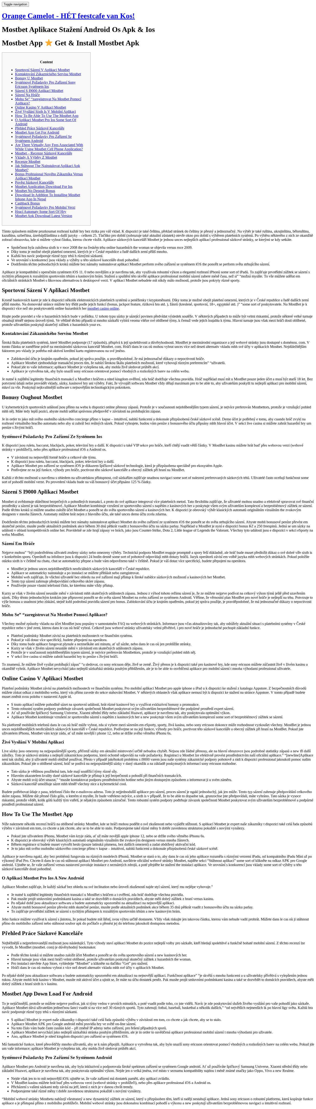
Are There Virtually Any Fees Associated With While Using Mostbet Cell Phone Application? (49, 147)
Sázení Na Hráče (27, 95)
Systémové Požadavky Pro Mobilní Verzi (45, 207)
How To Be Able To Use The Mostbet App (46, 116)
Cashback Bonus (27, 203)
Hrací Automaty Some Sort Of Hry (40, 212)
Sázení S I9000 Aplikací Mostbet (39, 91)
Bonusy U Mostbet (29, 78)
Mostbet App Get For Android (37, 132)
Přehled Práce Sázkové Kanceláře (39, 128)
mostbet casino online (103, 308)
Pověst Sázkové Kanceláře (34, 182)
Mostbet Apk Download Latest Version (43, 216)
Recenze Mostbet (27, 162)
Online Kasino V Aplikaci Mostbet (40, 107)
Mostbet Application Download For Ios (43, 187)
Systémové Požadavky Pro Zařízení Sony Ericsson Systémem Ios (45, 84)
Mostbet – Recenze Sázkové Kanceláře (43, 153)
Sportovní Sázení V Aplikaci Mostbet (42, 70)
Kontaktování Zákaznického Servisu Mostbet (48, 74)
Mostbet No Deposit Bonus (35, 191)
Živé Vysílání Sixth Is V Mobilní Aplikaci (45, 111)
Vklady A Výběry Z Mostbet (36, 157)
